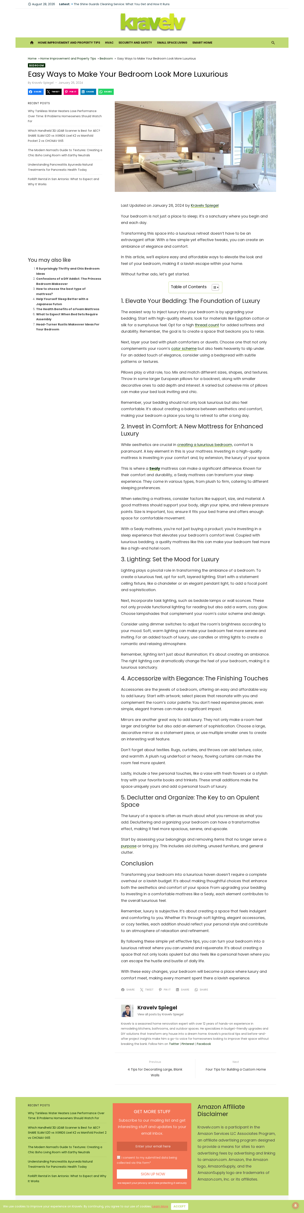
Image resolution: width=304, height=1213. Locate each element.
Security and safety (135, 43)
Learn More (160, 1206)
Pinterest (188, 1044)
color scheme (184, 348)
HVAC (109, 43)
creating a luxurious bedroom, (205, 444)
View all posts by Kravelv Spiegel (160, 1014)
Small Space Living (172, 43)
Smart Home (202, 43)
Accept (180, 1206)
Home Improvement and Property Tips (69, 43)
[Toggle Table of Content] (213, 287)
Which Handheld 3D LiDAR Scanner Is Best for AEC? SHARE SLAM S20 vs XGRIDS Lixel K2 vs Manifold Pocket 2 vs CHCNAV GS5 (64, 136)
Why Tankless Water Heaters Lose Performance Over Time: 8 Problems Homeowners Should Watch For (65, 116)
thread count (207, 324)
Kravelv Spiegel (43, 83)
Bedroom (106, 58)
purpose (128, 846)
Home (32, 58)
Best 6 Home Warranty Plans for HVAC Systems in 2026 (113, 4)
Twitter (174, 1044)
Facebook (204, 1044)
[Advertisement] (65, 222)
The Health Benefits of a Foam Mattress (67, 309)
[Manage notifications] (295, 1205)
